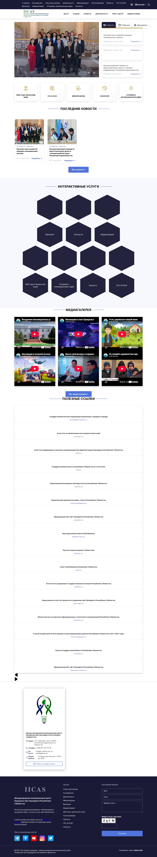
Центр (66, 14)
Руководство (37, 3)
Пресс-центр (117, 14)
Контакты (79, 6)
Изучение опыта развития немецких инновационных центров (117, 36)
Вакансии (26, 6)
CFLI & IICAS (121, 3)
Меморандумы (83, 3)
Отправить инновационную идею (60, 6)
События (29, 146)
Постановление (97, 3)
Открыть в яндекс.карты (45, 764)
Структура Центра (52, 3)
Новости (22, 146)
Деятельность (68, 3)
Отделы (76, 14)
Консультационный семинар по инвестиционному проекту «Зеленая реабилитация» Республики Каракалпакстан (121, 67)
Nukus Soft (138, 850)
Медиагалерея (38, 6)
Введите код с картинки (111, 817)
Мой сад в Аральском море (74, 812)
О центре (25, 3)
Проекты (109, 3)
